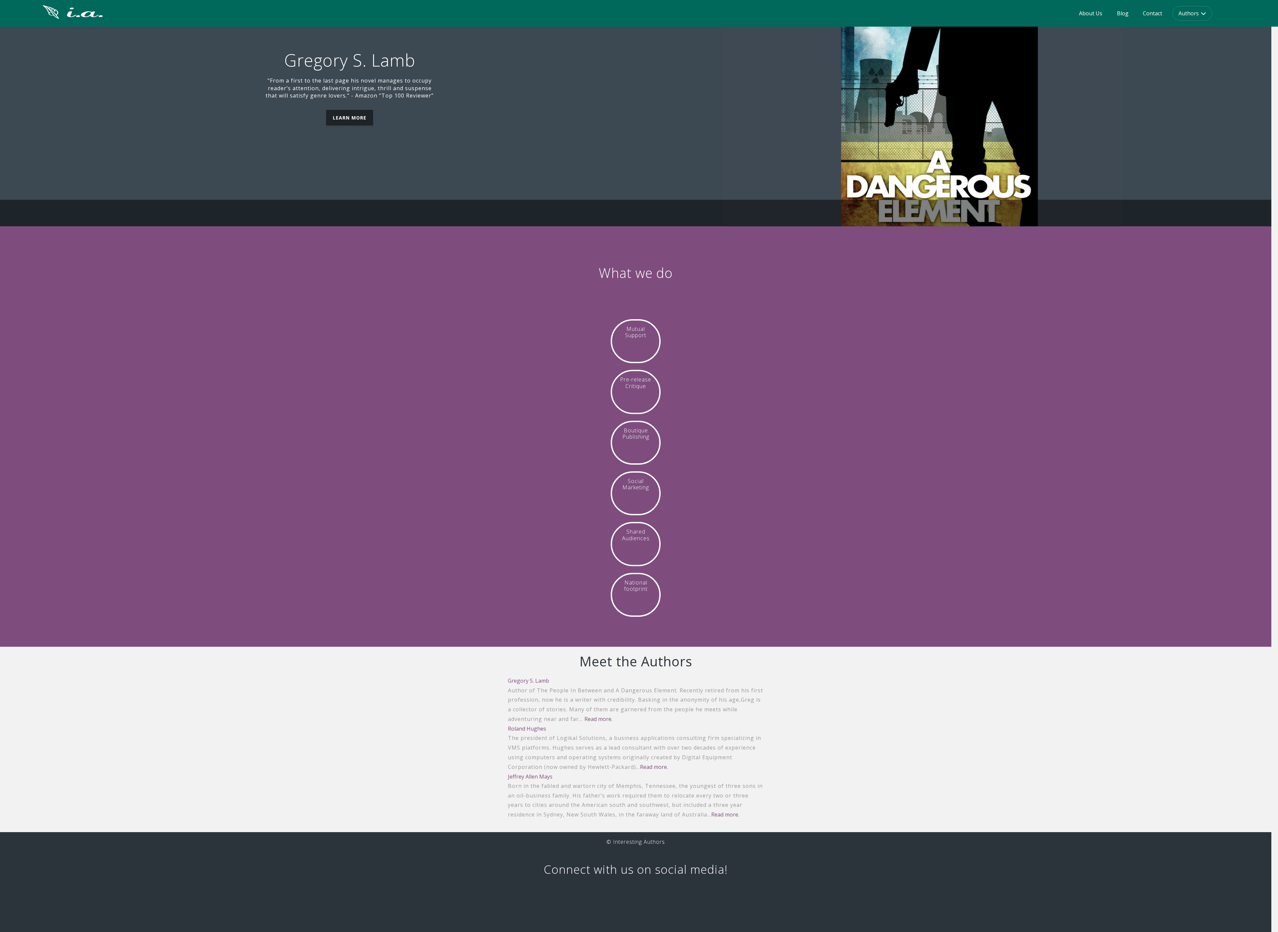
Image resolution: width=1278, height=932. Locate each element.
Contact (1152, 13)
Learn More (349, 118)
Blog (1123, 13)
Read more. (598, 719)
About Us (1090, 13)
